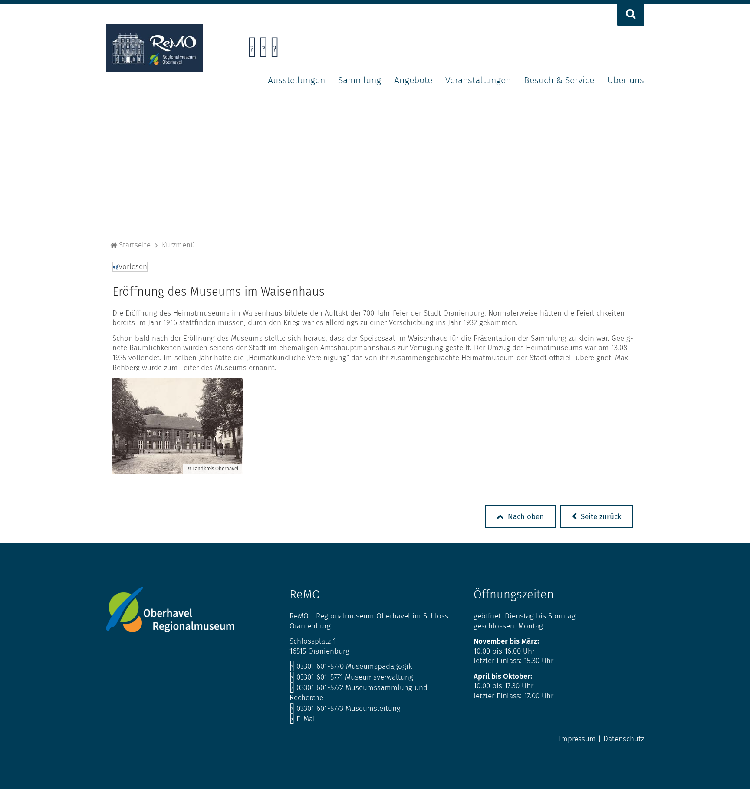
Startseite (135, 245)
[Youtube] (274, 49)
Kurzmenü (178, 245)
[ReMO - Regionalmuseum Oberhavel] (154, 69)
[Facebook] (252, 49)
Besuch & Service (559, 80)
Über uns (625, 80)
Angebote (413, 80)
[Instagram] (263, 49)
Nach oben (525, 516)
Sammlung (359, 80)
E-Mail (303, 718)
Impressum (577, 738)
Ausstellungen (296, 80)
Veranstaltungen (478, 80)
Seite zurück (600, 516)
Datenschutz (623, 738)
